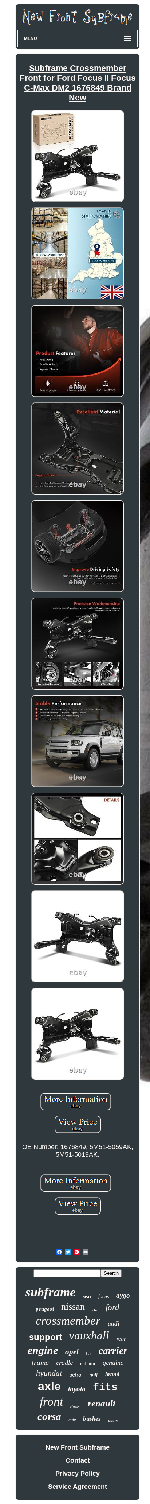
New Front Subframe (78, 1447)
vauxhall (89, 1335)
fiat (88, 1353)
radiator (87, 1363)
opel (72, 1351)
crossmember (68, 1320)
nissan (73, 1306)
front (51, 1401)
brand (112, 1374)
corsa (49, 1416)
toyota (77, 1389)
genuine (113, 1362)
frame (40, 1362)
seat (87, 1296)
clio (95, 1310)
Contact (78, 1460)
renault (101, 1403)
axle (49, 1386)
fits (105, 1387)
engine (43, 1350)
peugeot (45, 1309)
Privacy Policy (77, 1473)
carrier (113, 1350)
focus (103, 1296)
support (45, 1337)
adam (113, 1420)
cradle (64, 1362)
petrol (75, 1375)
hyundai (49, 1372)
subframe (50, 1292)
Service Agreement (77, 1486)
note (72, 1419)
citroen (75, 1407)
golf (94, 1374)
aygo (123, 1295)
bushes (92, 1418)
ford (112, 1307)
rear (121, 1339)
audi (113, 1323)
